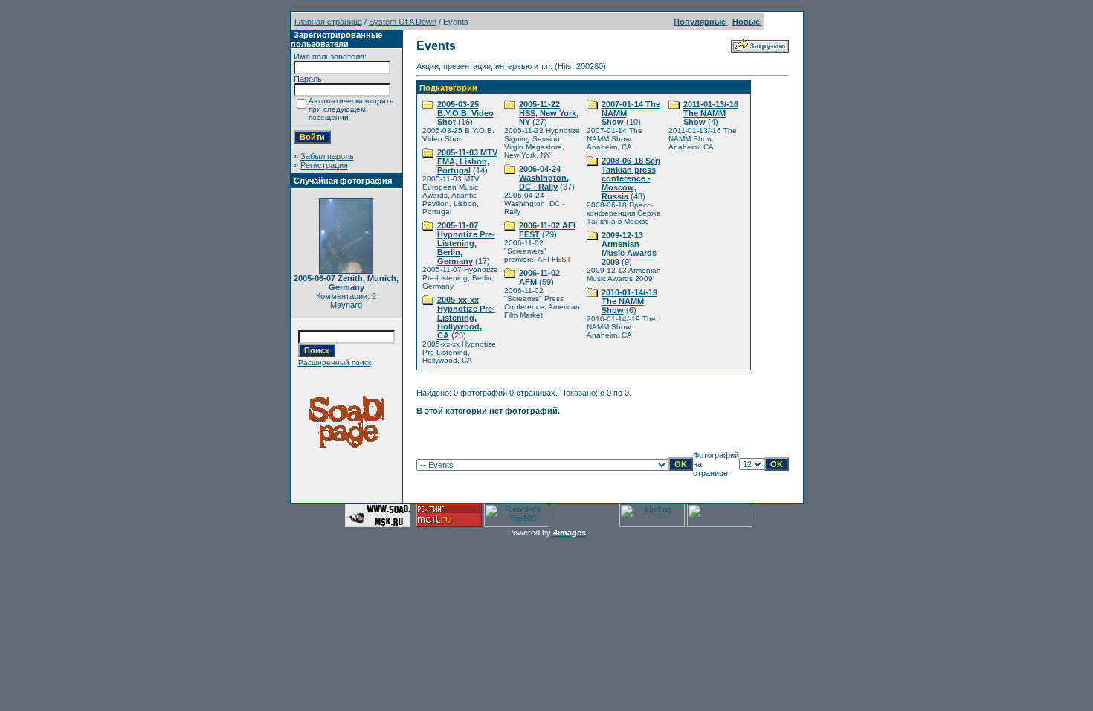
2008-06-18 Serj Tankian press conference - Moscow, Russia (631, 178)
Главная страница (328, 21)
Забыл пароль (327, 156)
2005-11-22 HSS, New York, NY (548, 113)
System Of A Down (402, 21)
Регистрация (324, 165)
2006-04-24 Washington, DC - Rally (544, 177)
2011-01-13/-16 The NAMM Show (710, 113)
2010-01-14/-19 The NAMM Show (629, 301)
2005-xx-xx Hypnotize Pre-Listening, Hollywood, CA (466, 317)
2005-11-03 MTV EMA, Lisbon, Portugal (467, 161)
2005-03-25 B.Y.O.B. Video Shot (465, 113)
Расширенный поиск (334, 362)
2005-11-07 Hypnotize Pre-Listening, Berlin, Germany (466, 243)
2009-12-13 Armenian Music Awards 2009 (629, 248)
